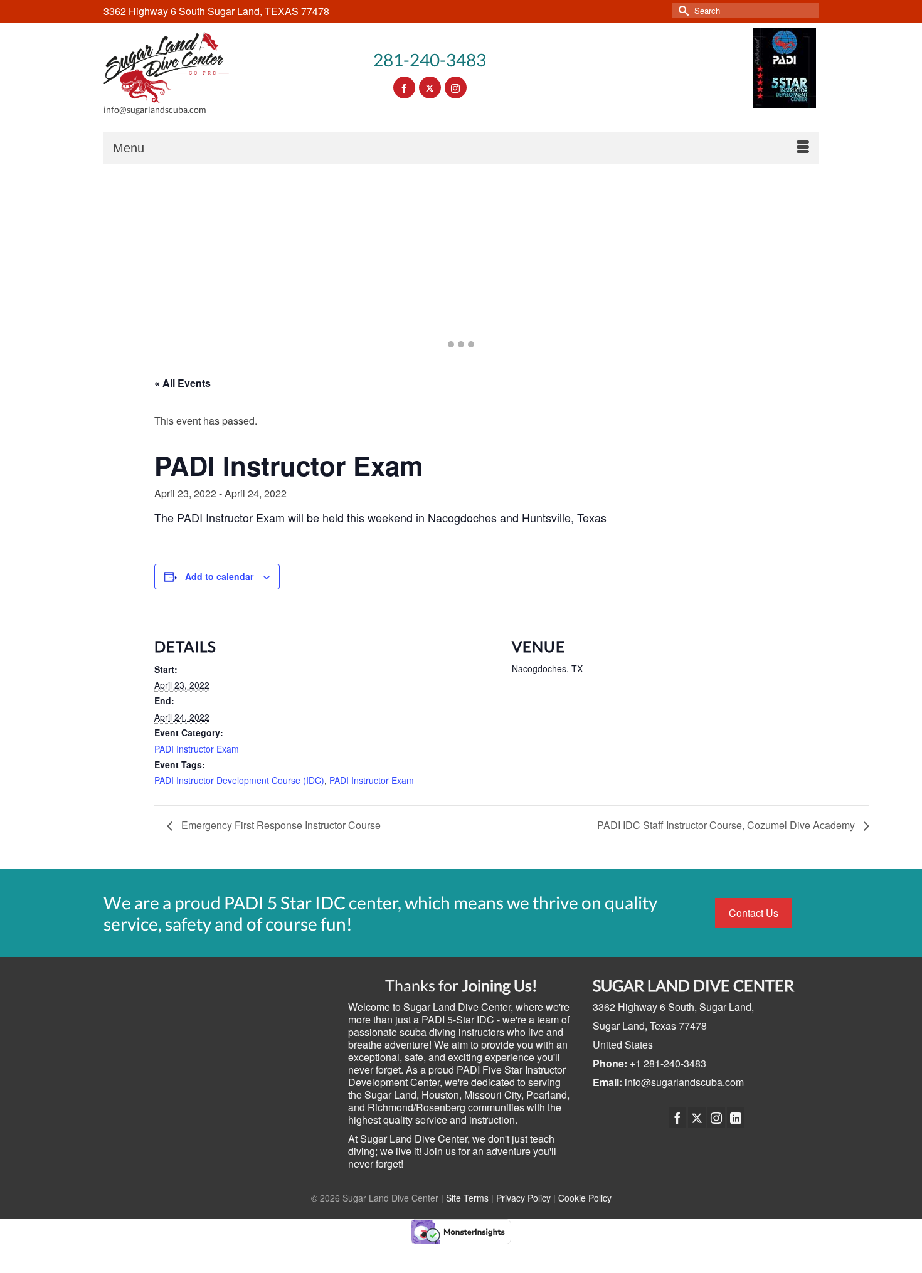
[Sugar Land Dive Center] (166, 67)
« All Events (182, 383)
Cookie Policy (585, 1197)
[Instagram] (716, 1117)
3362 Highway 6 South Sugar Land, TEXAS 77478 (216, 11)
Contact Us (753, 913)
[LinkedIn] (735, 1117)
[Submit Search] (681, 10)
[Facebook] (677, 1117)
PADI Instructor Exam (196, 748)
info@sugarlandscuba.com (684, 1082)
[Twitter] (697, 1117)
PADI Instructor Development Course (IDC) (239, 780)
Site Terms (467, 1197)
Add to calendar (219, 576)
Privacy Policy (523, 1197)
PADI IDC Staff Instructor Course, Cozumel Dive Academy (727, 825)
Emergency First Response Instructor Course (280, 825)
